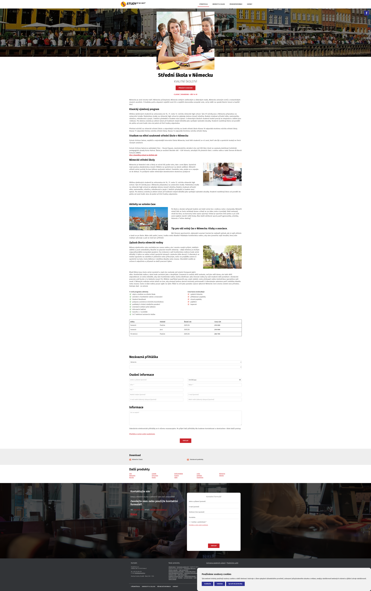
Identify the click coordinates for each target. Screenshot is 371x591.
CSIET (195, 577)
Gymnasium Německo (190, 568)
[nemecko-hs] (132, 4)
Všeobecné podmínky (196, 459)
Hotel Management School (176, 573)
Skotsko (180, 577)
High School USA (183, 570)
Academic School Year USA (176, 576)
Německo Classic (137, 459)
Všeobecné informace (236, 4)
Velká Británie (178, 474)
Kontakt (249, 4)
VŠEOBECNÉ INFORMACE (164, 586)
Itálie (175, 477)
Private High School (190, 571)
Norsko (131, 477)
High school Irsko (182, 574)
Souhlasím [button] (207, 584)
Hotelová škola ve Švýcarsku (176, 571)
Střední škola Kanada (190, 576)
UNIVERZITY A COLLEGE (148, 586)
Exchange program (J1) (183, 567)
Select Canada (172, 579)
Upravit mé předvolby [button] (235, 584)
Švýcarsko (155, 475)
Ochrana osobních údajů (215, 563)
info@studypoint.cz (140, 573)
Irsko (198, 474)
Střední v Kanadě (173, 570)
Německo (222, 474)
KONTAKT (175, 586)
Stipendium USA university (191, 573)
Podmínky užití (232, 563)
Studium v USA (172, 574)
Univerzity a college (218, 4)
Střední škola (203, 4)
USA (130, 474)
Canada (154, 474)
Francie (176, 475)
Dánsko (221, 475)
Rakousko (132, 475)
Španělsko (200, 477)
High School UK (173, 577)
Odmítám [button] (220, 584)
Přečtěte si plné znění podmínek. (142, 434)
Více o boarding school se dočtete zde (143, 155)
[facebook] (366, 13)
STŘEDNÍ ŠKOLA (135, 586)
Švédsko (199, 475)
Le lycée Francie (188, 577)
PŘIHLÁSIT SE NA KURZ (186, 88)
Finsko (154, 477)
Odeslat (185, 440)
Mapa (133, 514)
